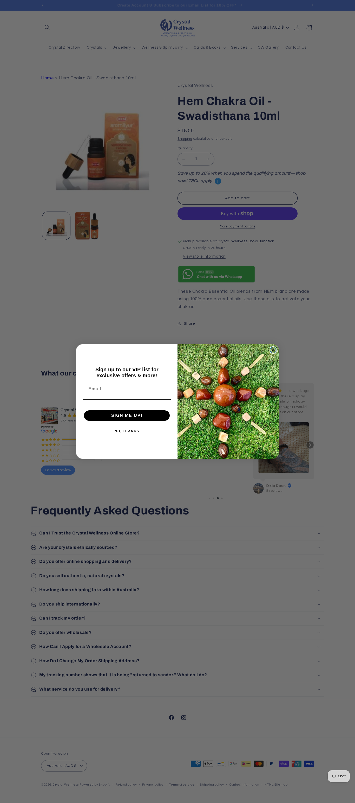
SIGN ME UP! (127, 415)
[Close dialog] (273, 350)
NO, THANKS (127, 431)
